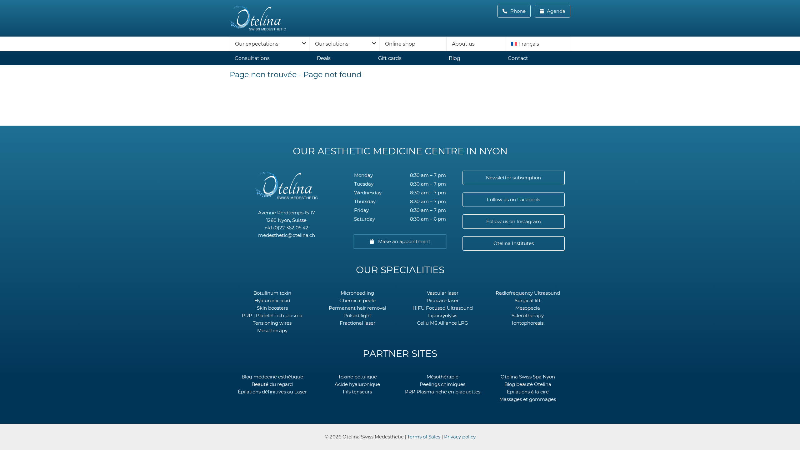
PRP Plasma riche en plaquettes (442, 392)
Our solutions (331, 44)
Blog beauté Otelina (527, 384)
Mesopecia (527, 308)
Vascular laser (442, 293)
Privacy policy (460, 437)
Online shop (400, 44)
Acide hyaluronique (357, 384)
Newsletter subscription (513, 178)
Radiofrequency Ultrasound (528, 293)
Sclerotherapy (528, 315)
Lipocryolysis (442, 315)
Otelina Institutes (513, 243)
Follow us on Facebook (513, 199)
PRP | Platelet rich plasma (272, 315)
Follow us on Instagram (513, 221)
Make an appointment (403, 241)
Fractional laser (357, 323)
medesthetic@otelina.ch (286, 235)
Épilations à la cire (528, 392)
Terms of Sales (423, 437)
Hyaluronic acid (272, 300)
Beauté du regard (272, 384)
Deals (324, 58)
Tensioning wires (272, 323)
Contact (518, 58)
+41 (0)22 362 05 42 (286, 228)
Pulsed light (357, 315)
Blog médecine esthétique (272, 377)
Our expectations (256, 44)
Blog (454, 58)
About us (463, 44)
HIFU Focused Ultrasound (442, 308)
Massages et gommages (527, 399)
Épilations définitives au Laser (272, 392)
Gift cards (390, 58)
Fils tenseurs (357, 392)
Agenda (555, 11)
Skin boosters (272, 308)
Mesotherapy (272, 330)
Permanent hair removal (357, 308)
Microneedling (357, 293)
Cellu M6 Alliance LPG (442, 323)
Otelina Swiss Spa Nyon (528, 377)
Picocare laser (443, 300)
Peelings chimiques (442, 384)
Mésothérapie (442, 377)
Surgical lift (528, 300)
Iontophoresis (527, 323)
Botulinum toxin (272, 293)
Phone (520, 11)
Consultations (252, 58)
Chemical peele (357, 300)
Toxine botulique (357, 377)
